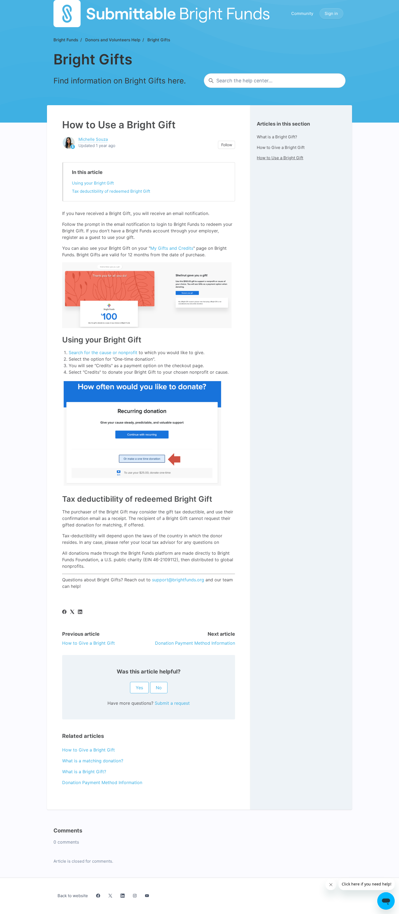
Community (302, 13)
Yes (139, 687)
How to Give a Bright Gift (88, 643)
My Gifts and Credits (171, 248)
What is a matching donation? (92, 760)
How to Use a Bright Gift (280, 157)
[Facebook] (64, 612)
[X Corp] (72, 612)
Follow (226, 144)
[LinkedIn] (80, 612)
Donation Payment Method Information (195, 643)
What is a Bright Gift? (84, 771)
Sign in (331, 13)
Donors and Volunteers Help (112, 39)
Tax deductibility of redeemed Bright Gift (111, 191)
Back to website (73, 895)
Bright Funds (65, 39)
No (159, 687)
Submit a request (172, 703)
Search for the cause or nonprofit (103, 352)
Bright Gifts (158, 39)
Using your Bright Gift (93, 183)
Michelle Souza (93, 139)
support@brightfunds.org (178, 579)
